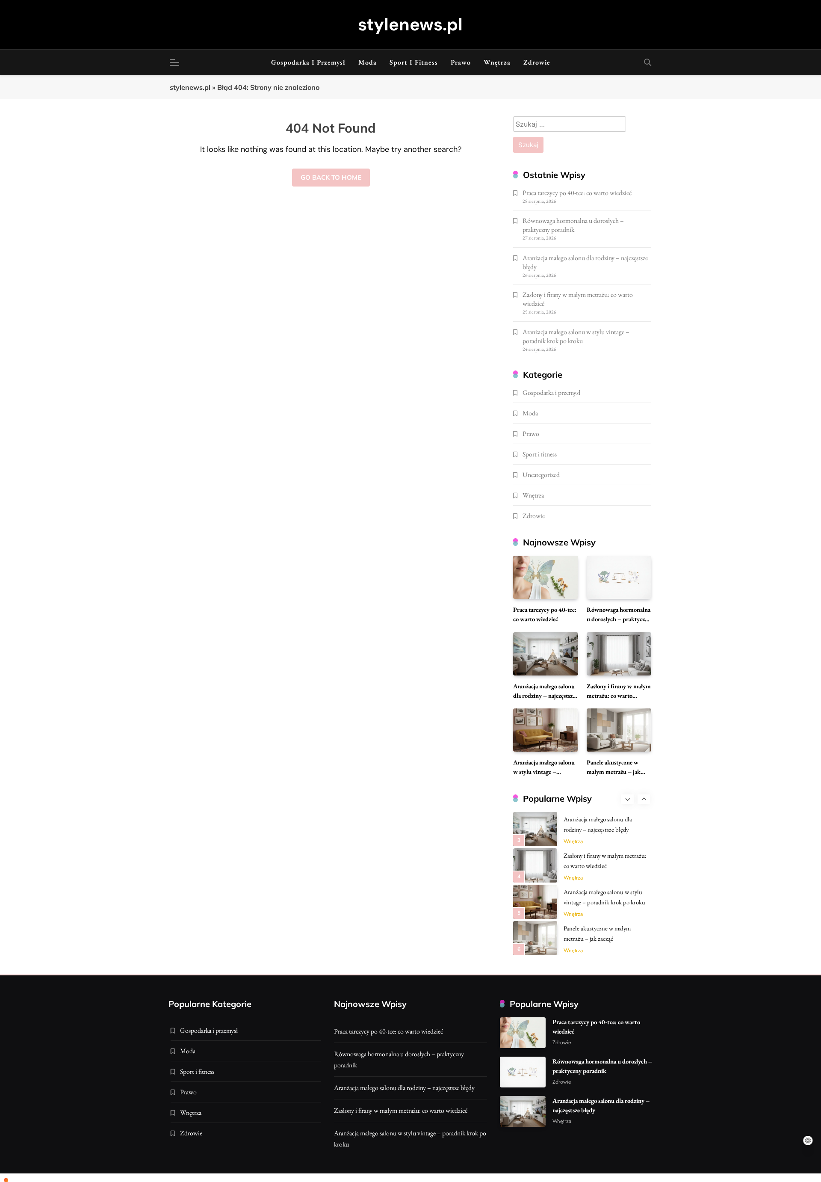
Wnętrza (497, 62)
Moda (367, 62)
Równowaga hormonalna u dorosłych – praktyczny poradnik (573, 225)
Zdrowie (536, 62)
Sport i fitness (414, 62)
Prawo (461, 62)
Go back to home (331, 177)
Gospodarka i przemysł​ (308, 62)
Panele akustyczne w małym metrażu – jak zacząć (614, 771)
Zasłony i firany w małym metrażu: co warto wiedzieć (619, 695)
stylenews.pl (410, 24)
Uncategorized (541, 474)
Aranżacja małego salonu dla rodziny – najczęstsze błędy (544, 695)
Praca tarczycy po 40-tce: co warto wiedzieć (577, 192)
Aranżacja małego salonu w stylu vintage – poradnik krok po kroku (576, 336)
